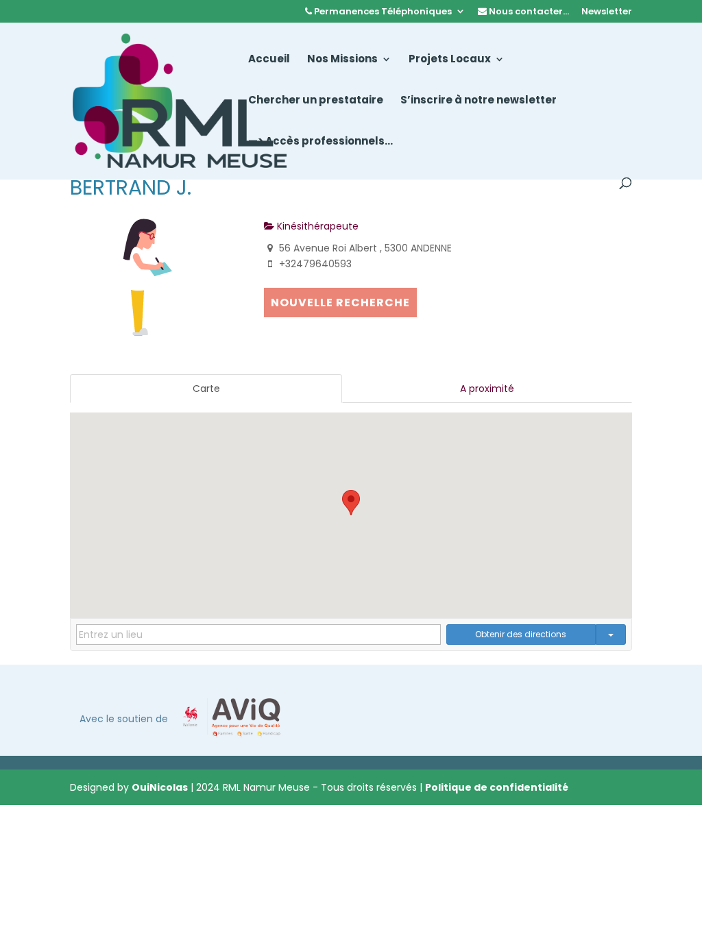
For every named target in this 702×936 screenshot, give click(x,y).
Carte (206, 388)
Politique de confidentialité (496, 787)
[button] (351, 502)
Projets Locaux (450, 60)
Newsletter (606, 12)
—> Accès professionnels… (320, 142)
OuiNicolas (160, 787)
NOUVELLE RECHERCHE (340, 302)
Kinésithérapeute (316, 226)
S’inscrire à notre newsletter (478, 101)
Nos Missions (342, 60)
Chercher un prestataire (315, 101)
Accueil (269, 60)
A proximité (487, 388)
